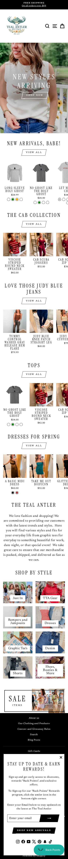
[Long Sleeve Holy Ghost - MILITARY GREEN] (12, 199)
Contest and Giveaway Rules (34, 729)
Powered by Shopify (34, 856)
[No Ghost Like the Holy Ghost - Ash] (47, 202)
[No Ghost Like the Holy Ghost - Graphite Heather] (35, 202)
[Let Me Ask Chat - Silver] (59, 199)
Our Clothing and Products (34, 724)
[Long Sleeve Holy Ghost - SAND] (21, 199)
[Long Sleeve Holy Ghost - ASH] (8, 199)
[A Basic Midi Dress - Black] (12, 492)
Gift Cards (34, 751)
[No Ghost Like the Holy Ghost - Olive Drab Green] (39, 202)
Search (34, 735)
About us (34, 718)
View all (34, 152)
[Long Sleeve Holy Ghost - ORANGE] (17, 199)
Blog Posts (34, 740)
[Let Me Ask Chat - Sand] (63, 199)
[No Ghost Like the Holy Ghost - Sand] (43, 202)
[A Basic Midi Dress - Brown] (17, 492)
